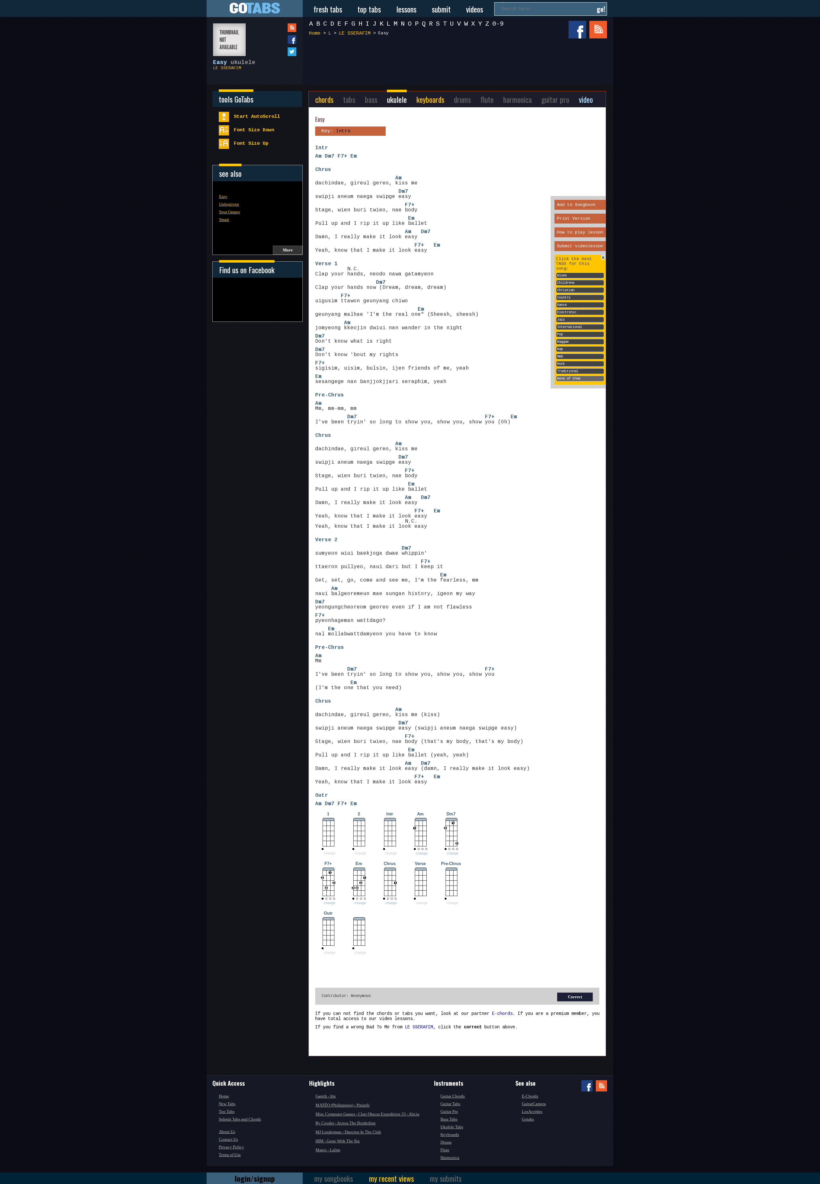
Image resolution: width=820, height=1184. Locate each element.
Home (315, 33)
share (279, 39)
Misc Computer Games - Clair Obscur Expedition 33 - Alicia (367, 1114)
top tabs (369, 9)
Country (563, 297)
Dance (562, 305)
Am (318, 156)
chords (324, 99)
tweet (279, 51)
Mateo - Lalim (328, 1149)
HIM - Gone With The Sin (338, 1141)
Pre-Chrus (329, 395)
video (586, 99)
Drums (446, 1142)
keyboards (430, 99)
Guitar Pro (449, 1111)
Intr (321, 148)
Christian (565, 290)
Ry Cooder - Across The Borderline (346, 1123)
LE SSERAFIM (227, 68)
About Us (227, 1131)
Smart (224, 219)
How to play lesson (580, 232)
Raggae (563, 342)
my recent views (391, 1178)
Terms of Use (230, 1154)
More (288, 250)
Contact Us (228, 1139)
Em (353, 156)
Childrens (565, 283)
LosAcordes (532, 1111)
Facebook (577, 29)
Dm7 (329, 156)
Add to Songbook (576, 204)
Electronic (566, 312)
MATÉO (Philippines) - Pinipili (343, 1105)
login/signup (255, 1178)
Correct (575, 996)
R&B (560, 356)
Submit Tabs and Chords (240, 1119)
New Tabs (227, 1103)
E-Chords (530, 1096)
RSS (598, 29)
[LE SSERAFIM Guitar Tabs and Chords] (226, 36)
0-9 (498, 24)
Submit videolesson (580, 246)
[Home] (255, 8)
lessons (406, 9)
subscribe (279, 27)
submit (441, 9)
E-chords (502, 1013)
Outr (321, 795)
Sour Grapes (229, 211)
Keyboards (449, 1134)
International (569, 327)
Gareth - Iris (326, 1096)
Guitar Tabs (450, 1103)
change (422, 853)
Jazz (561, 320)
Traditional (567, 371)
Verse (323, 264)
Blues (562, 275)
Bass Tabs (448, 1119)
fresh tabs (328, 9)
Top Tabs (226, 1111)
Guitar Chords (452, 1096)
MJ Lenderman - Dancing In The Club (348, 1132)
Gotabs (528, 1119)
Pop (560, 334)
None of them (568, 378)
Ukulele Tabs (451, 1126)
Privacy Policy (231, 1147)
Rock (561, 364)
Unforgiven (229, 204)
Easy (223, 196)
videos (474, 9)
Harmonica (449, 1157)
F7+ (342, 156)
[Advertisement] (459, 63)
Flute (444, 1149)
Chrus (323, 170)
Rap (560, 349)
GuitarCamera (534, 1103)
